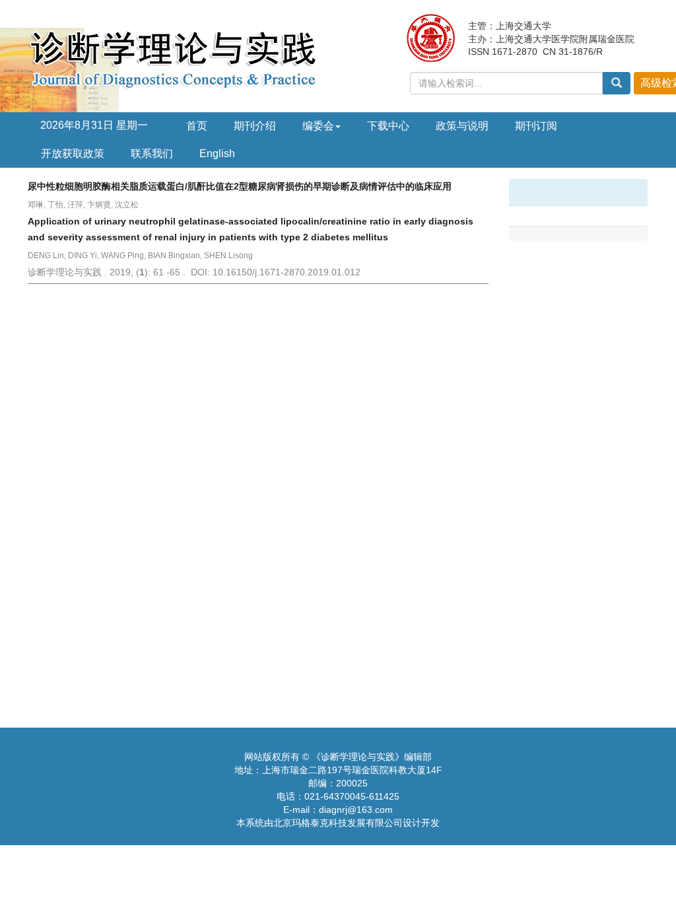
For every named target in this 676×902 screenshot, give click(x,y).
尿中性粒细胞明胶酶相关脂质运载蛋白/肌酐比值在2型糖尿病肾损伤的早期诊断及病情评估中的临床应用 (240, 186)
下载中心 (388, 125)
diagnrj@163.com (356, 809)
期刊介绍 (255, 125)
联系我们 (152, 153)
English (217, 153)
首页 (196, 125)
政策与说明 (462, 125)
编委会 (318, 125)
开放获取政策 (72, 153)
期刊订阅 (536, 125)
